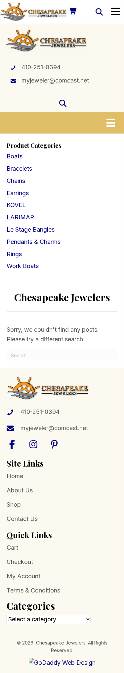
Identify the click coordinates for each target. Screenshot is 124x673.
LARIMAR (20, 217)
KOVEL (16, 204)
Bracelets (19, 168)
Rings (14, 254)
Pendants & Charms (34, 241)
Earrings (18, 193)
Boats (14, 156)
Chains (16, 180)
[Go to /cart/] (72, 12)
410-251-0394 (41, 67)
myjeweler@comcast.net (55, 80)
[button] (12, 444)
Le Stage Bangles (31, 229)
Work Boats (23, 265)
